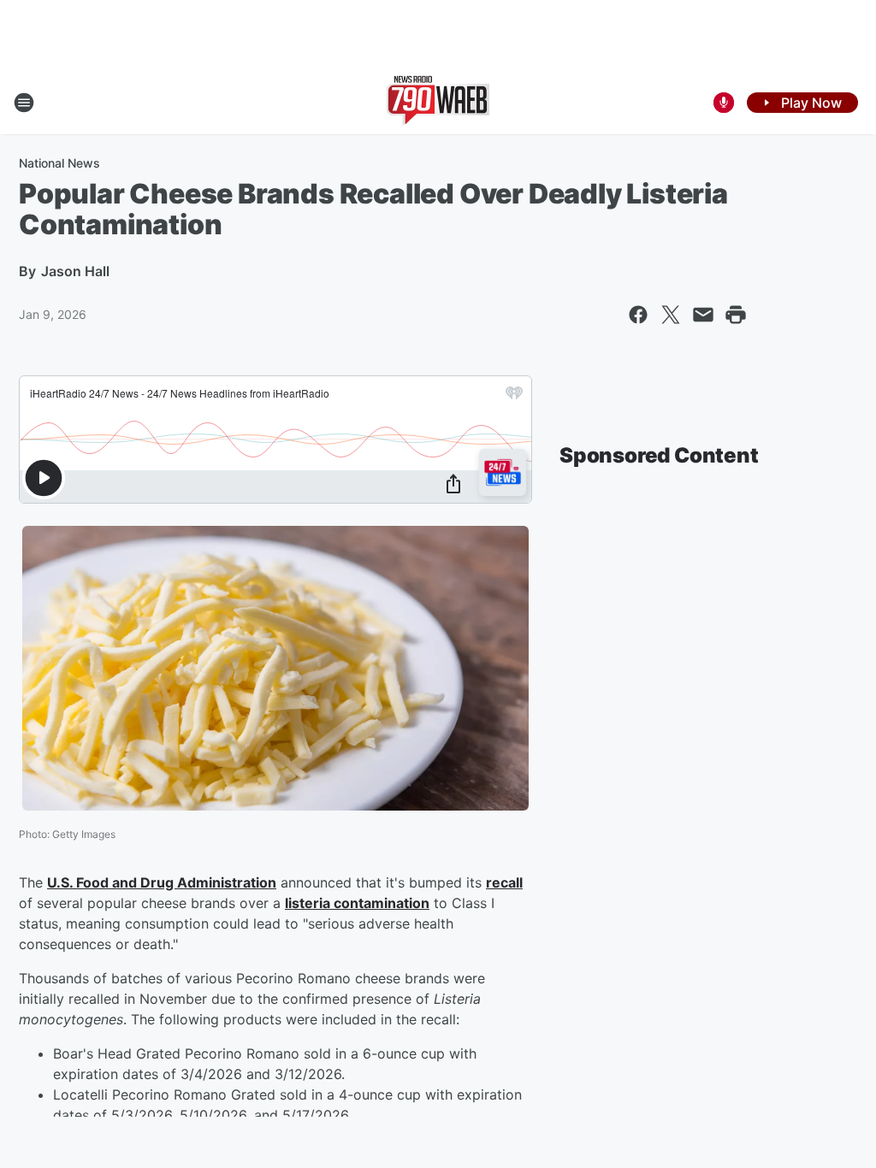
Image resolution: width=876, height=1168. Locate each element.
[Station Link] (438, 102)
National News (59, 163)
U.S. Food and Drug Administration (161, 882)
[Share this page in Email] (703, 315)
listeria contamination (357, 902)
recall (504, 882)
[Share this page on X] (671, 315)
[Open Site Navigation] (24, 102)
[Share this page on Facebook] (638, 315)
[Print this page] (736, 315)
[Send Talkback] (723, 102)
